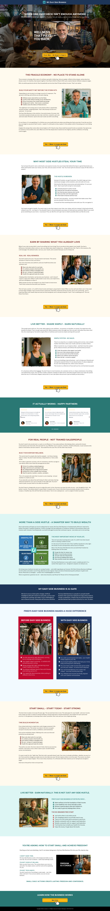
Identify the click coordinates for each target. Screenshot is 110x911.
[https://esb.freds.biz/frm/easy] (55, 2)
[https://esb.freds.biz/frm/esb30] (55, 56)
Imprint (59, 908)
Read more (23, 417)
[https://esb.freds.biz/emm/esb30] (55, 388)
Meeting (63, 908)
